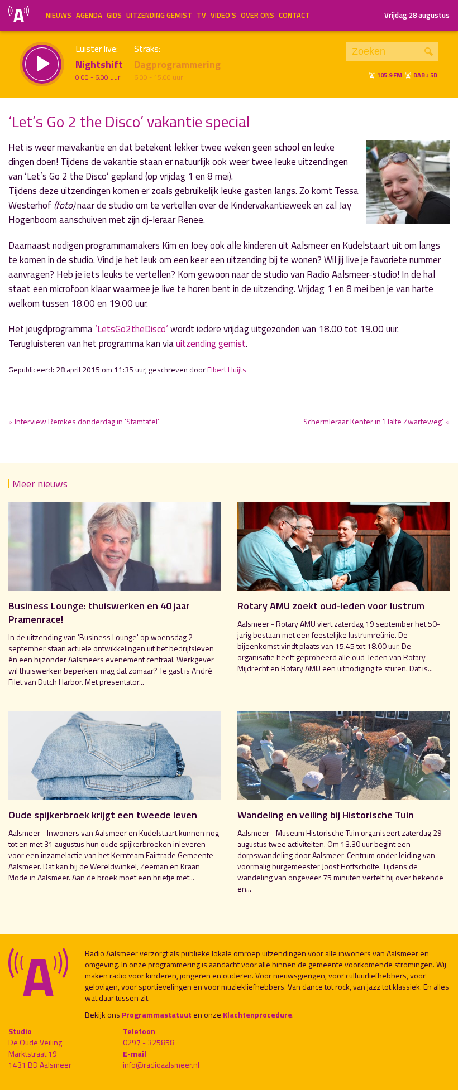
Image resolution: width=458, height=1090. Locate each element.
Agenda (89, 15)
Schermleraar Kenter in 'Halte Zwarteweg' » (376, 421)
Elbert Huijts (226, 369)
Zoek (428, 51)
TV (201, 15)
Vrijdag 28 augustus (417, 15)
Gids (114, 15)
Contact (294, 15)
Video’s (223, 15)
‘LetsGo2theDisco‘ (131, 329)
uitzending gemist (211, 343)
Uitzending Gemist (159, 15)
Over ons (257, 15)
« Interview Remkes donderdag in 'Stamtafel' (83, 421)
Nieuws (58, 15)
